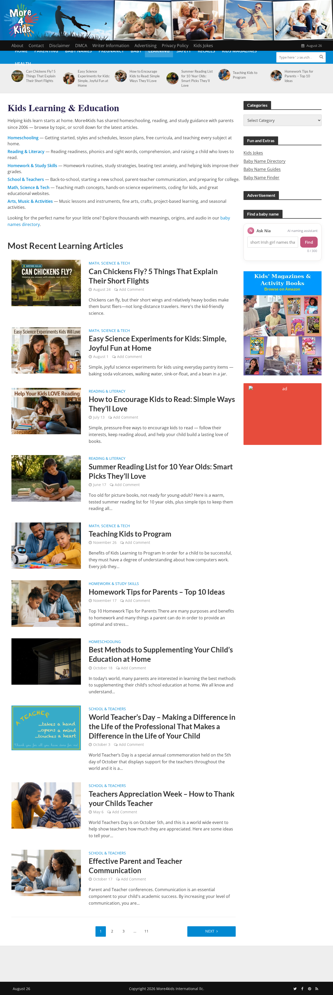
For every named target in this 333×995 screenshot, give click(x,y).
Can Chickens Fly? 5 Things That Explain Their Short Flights (41, 76)
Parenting (46, 51)
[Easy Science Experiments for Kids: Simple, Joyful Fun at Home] (68, 78)
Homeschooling (105, 642)
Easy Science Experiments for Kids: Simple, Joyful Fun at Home (94, 78)
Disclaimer (59, 45)
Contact (36, 45)
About (17, 45)
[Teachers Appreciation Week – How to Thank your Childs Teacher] (46, 805)
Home (21, 51)
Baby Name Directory (264, 161)
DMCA (81, 45)
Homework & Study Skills (114, 584)
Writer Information (110, 45)
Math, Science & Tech (109, 263)
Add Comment (131, 289)
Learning (159, 51)
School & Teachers (107, 709)
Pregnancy (111, 51)
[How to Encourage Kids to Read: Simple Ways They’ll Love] (120, 76)
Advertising (146, 45)
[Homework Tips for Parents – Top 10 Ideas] (275, 76)
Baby (136, 51)
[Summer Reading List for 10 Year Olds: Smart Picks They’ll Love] (171, 78)
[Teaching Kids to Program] (223, 75)
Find (309, 242)
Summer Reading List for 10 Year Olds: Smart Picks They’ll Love (197, 78)
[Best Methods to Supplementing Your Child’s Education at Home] (46, 661)
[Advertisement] (166, 962)
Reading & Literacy (107, 391)
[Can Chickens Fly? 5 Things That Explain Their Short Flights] (16, 76)
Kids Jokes (203, 45)
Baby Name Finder (261, 177)
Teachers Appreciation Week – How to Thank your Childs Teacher (161, 798)
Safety (183, 51)
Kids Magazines (239, 51)
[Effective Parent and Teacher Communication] (46, 872)
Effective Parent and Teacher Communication (135, 866)
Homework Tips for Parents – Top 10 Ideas (299, 76)
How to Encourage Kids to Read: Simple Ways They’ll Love (145, 76)
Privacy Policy (175, 45)
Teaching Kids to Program (245, 75)
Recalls (206, 51)
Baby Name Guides (262, 169)
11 (146, 931)
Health (23, 64)
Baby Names (78, 51)
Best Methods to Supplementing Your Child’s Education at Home (161, 654)
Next (209, 931)
